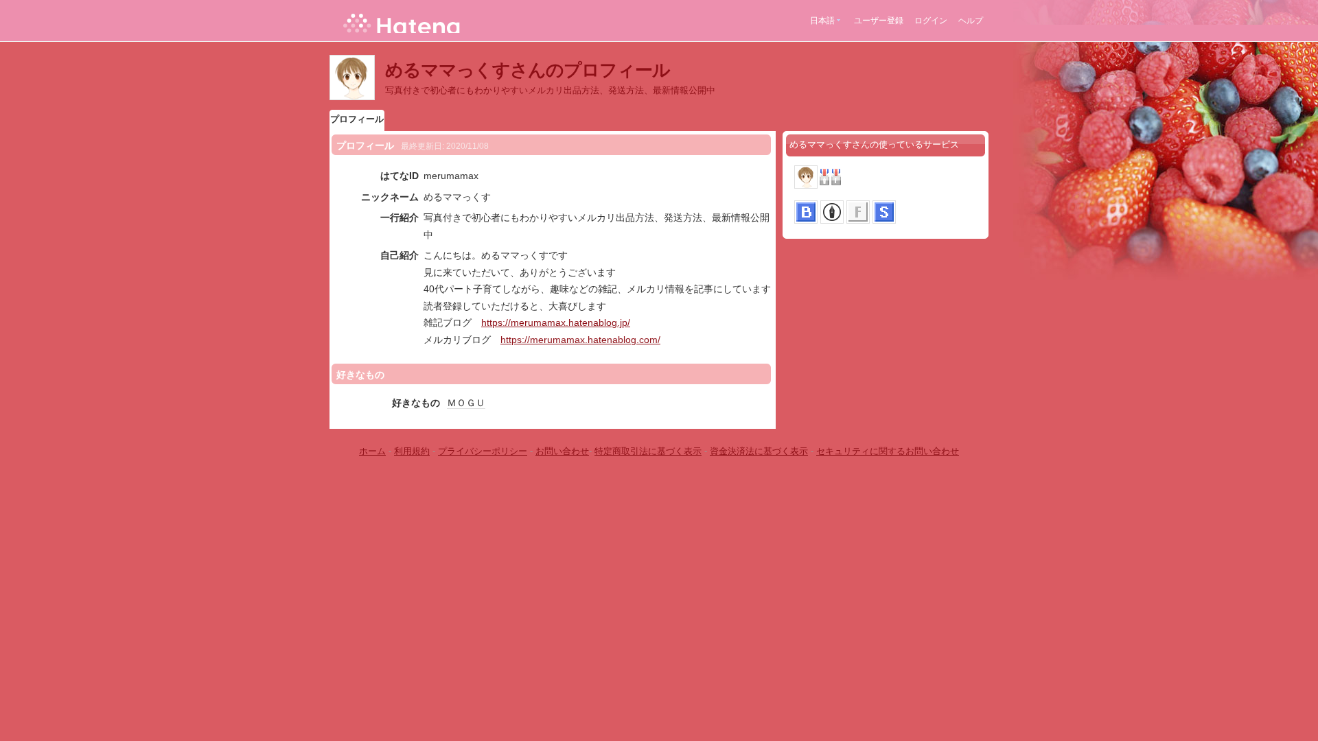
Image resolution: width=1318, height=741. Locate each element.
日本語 (822, 20)
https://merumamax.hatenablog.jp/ (555, 322)
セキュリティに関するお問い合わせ (887, 451)
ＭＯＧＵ (466, 402)
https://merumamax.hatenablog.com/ (580, 339)
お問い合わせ (562, 451)
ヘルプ (970, 20)
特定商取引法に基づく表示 (648, 451)
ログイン (930, 20)
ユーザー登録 (878, 20)
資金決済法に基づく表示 (759, 451)
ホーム (372, 451)
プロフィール (357, 119)
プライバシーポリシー (482, 451)
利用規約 (412, 451)
